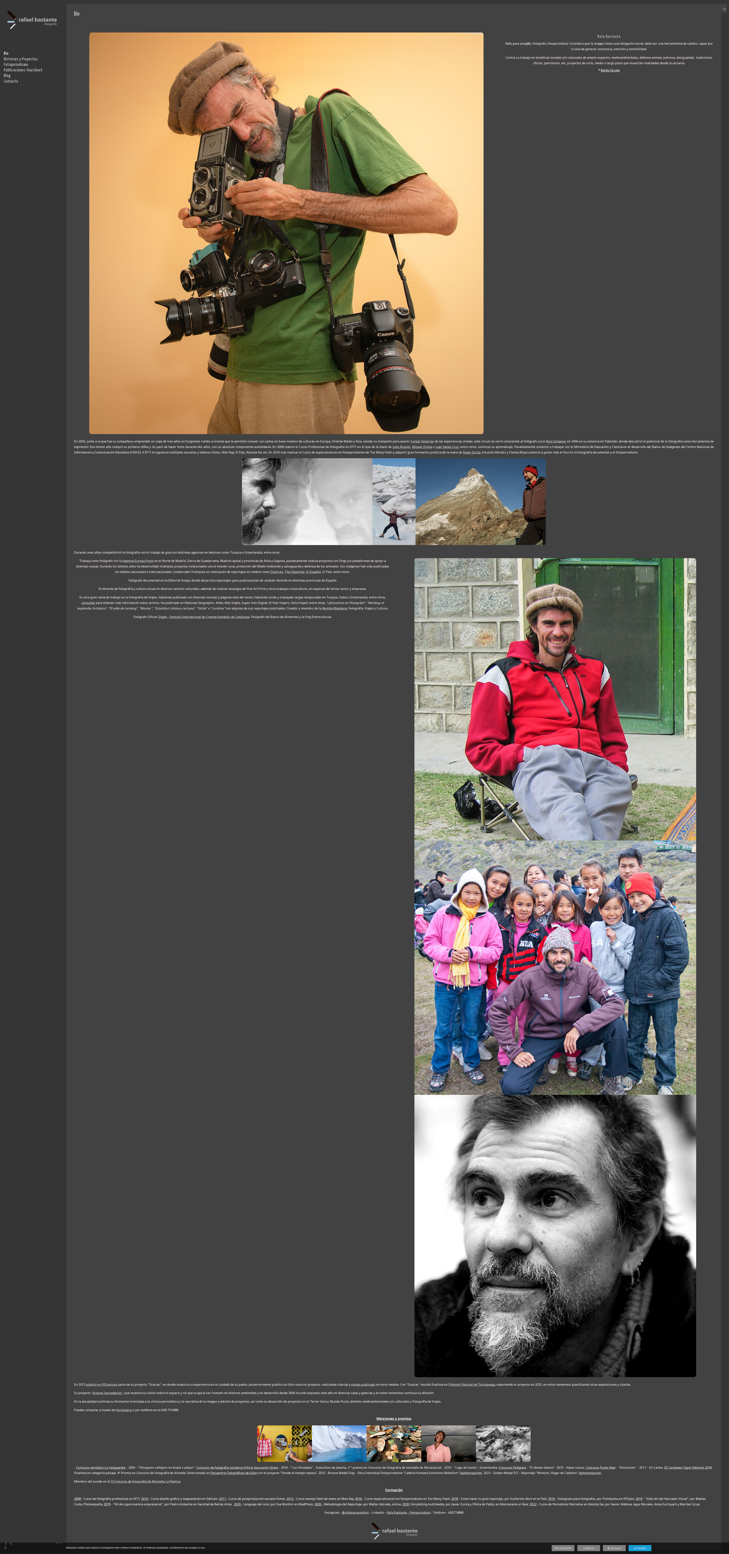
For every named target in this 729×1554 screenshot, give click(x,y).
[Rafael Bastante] (31, 36)
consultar (88, 603)
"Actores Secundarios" (107, 1393)
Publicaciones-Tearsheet (23, 70)
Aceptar (641, 1548)
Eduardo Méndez (494, 452)
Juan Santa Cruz (447, 447)
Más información (563, 1548)
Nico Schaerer (556, 441)
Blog (7, 76)
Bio (6, 53)
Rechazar (615, 1548)
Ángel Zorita (471, 452)
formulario (124, 1410)
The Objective (295, 572)
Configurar (588, 1548)
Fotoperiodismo (16, 65)
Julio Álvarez (402, 447)
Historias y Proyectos (21, 59)
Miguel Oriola (422, 447)
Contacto (11, 81)
